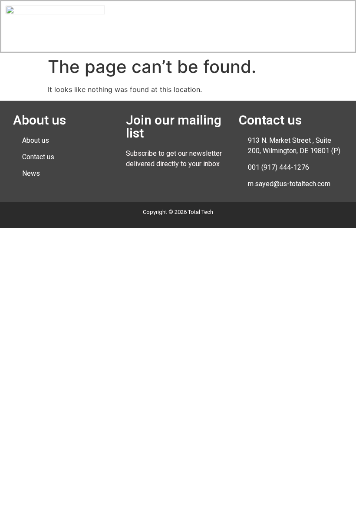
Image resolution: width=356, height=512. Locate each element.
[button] (266, 14)
